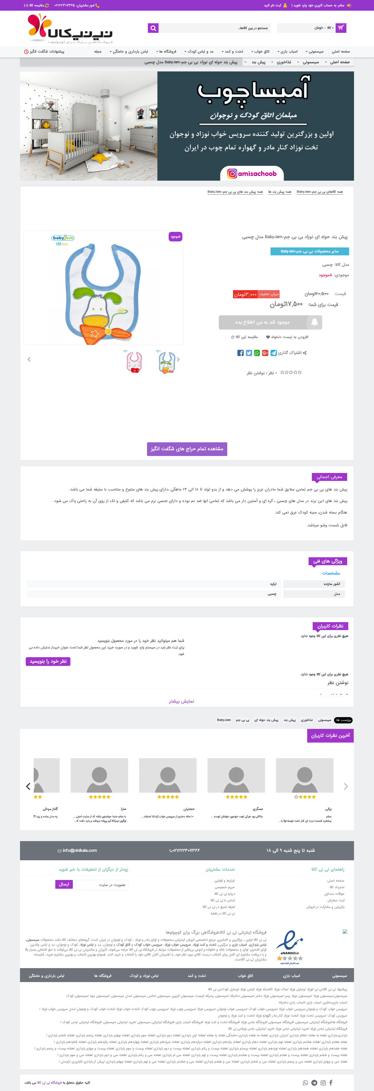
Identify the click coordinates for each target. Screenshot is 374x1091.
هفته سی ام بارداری (175, 1055)
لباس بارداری (257, 944)
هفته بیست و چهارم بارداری (94, 1048)
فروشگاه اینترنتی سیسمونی (313, 1022)
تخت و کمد (197, 976)
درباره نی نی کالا (224, 893)
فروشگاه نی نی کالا (49, 1082)
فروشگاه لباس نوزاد (253, 1022)
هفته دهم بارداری (253, 1042)
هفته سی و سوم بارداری (75, 1055)
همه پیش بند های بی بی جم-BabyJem (235, 191)
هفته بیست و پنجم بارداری (54, 1048)
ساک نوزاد (280, 989)
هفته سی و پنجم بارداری (293, 1061)
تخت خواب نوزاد (127, 1009)
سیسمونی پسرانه (216, 996)
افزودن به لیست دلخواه (289, 337)
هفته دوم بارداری (167, 1035)
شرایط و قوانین (224, 880)
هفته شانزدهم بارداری (70, 1042)
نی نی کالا (214, 989)
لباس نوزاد (87, 944)
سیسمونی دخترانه (242, 996)
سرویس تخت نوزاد (313, 1015)
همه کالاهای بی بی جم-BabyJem (320, 191)
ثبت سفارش (335, 900)
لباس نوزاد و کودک (144, 976)
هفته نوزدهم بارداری (271, 1048)
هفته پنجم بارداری (88, 1035)
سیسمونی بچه (99, 996)
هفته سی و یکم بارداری (143, 1055)
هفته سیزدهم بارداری (163, 1042)
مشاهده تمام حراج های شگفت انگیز (187, 449)
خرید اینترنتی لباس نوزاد (291, 1028)
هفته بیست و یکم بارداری (208, 1048)
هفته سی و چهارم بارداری (329, 1061)
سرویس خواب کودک (148, 944)
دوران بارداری (278, 1035)
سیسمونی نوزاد (323, 996)
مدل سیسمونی (121, 996)
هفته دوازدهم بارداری (195, 1042)
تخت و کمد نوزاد (204, 944)
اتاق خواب (245, 976)
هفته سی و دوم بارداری (109, 1055)
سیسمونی (324, 720)
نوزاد (310, 989)
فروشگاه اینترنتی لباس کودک (81, 1022)
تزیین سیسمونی (168, 996)
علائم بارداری (297, 1035)
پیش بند (290, 720)
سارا (123, 809)
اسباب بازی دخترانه (291, 1002)
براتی (328, 809)
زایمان (65, 1061)
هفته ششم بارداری (60, 1035)
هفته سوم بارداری (142, 1035)
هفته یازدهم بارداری (225, 1042)
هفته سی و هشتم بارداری (183, 1061)
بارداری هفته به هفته (322, 1035)
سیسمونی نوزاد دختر (269, 996)
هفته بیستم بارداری (242, 1048)
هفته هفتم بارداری (333, 1042)
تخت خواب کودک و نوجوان (95, 1009)
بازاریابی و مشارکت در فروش (325, 907)
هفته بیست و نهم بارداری (208, 1055)
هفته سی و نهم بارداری (148, 1061)
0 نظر (273, 373)
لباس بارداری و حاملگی (46, 976)
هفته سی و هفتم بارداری (220, 1061)
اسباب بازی (239, 944)
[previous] (345, 786)
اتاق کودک (123, 944)
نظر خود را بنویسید (48, 661)
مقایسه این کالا (246, 337)
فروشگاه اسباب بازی (189, 1022)
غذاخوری (307, 720)
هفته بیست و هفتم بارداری (287, 1055)
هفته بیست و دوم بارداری (171, 1048)
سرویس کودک (337, 1015)
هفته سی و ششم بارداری (257, 1061)
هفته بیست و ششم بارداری (327, 1055)
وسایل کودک (229, 989)
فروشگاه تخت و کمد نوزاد (221, 1022)
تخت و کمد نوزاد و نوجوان (236, 1015)
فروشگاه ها (102, 976)
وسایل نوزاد (297, 989)
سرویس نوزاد (206, 1009)
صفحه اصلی (335, 880)
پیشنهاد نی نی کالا (335, 989)
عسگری (258, 809)
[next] (29, 786)
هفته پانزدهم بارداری (101, 1042)
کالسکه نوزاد (264, 989)
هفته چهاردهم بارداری (132, 1042)
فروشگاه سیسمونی (280, 1022)
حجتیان (189, 809)
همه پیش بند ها (279, 191)
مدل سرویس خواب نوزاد (58, 1009)
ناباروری (76, 1061)
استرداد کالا (337, 887)
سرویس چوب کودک (154, 1009)
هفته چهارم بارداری (115, 1035)
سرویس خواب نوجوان (232, 1009)
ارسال (64, 884)
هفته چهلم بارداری (118, 1061)
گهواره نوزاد (263, 1015)
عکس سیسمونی (144, 996)
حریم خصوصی (225, 887)
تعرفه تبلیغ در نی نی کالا (219, 907)
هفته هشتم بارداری (306, 1042)
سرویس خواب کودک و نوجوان (326, 1009)
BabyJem (224, 720)
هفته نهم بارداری (279, 1042)
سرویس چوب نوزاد (182, 1009)
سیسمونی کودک (77, 996)
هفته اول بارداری (192, 1035)
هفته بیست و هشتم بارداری (247, 1055)
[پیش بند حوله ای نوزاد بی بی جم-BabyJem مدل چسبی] (169, 359)
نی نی (318, 989)
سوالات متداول (334, 893)
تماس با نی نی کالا (223, 900)
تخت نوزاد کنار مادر (285, 1015)
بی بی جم (242, 720)
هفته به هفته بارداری (252, 1035)
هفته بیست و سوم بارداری (133, 1048)
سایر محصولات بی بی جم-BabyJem (310, 251)
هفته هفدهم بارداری (332, 1048)
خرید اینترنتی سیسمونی (119, 1022)
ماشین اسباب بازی (318, 1002)
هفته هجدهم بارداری (301, 1048)
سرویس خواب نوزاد (178, 944)
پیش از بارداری (94, 1061)
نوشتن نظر (256, 373)
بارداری (342, 1035)
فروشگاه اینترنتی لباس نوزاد (328, 1028)
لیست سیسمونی (192, 996)
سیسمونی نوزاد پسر (298, 996)
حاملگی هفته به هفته (222, 1035)
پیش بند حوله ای (266, 720)
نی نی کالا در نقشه (223, 913)
